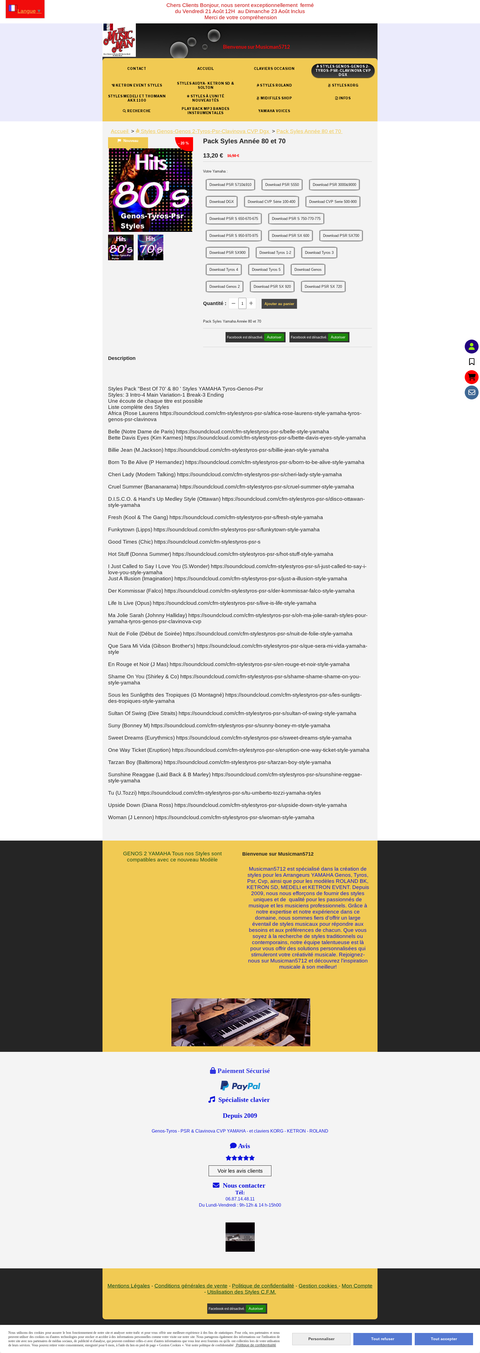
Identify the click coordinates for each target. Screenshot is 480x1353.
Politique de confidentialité (263, 1286)
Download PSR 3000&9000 (334, 185)
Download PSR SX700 (341, 236)
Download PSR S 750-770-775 (296, 219)
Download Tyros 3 (319, 253)
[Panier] (472, 377)
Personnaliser (321, 1339)
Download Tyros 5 (266, 269)
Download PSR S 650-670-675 (233, 219)
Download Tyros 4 (223, 269)
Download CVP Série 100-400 (271, 202)
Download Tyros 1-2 (275, 253)
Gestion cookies (319, 1286)
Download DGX (221, 202)
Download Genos (308, 269)
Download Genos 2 (224, 286)
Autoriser (274, 337)
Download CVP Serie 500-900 (333, 202)
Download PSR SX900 (227, 253)
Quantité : (214, 303)
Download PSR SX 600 (290, 236)
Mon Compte (357, 1286)
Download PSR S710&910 (230, 185)
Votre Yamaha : (215, 171)
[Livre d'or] (472, 362)
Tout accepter (444, 1339)
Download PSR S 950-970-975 (233, 236)
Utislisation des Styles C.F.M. (241, 1292)
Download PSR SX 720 (323, 286)
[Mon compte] (472, 346)
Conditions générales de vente (191, 1286)
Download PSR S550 (282, 185)
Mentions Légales (129, 1286)
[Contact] (472, 392)
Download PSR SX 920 (272, 286)
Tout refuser (382, 1339)
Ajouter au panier (279, 304)
